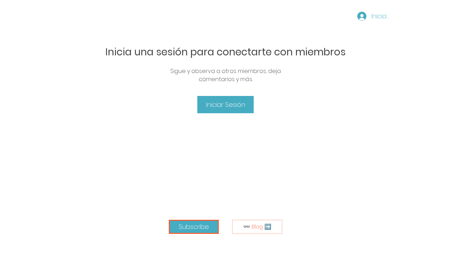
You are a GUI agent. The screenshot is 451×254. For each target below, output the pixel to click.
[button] (194, 227)
